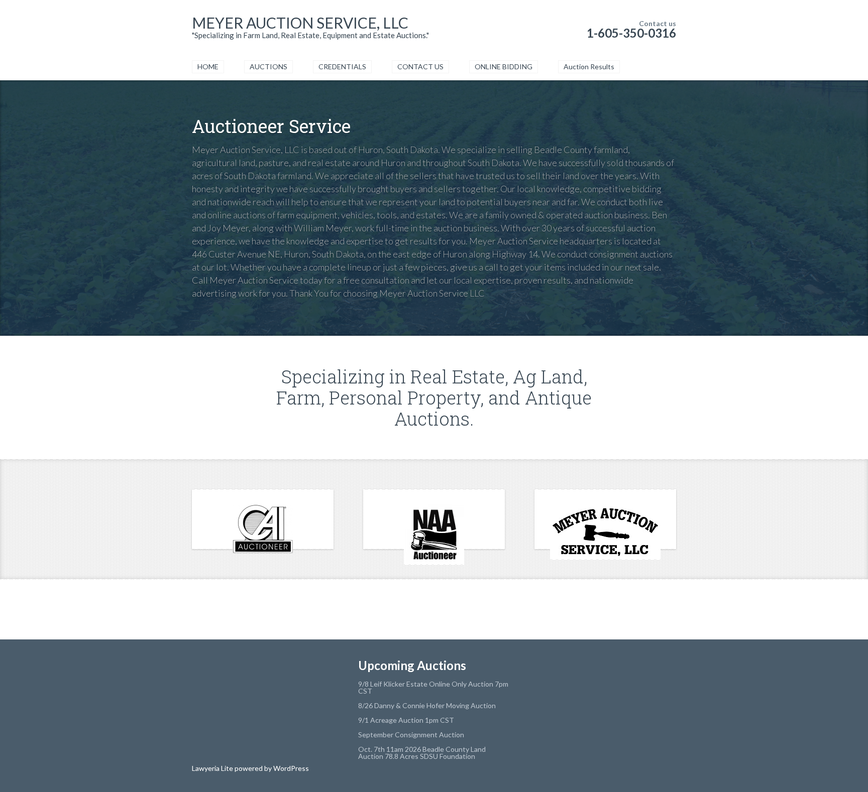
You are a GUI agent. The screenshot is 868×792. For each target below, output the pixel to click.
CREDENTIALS (342, 66)
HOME (208, 66)
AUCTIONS (268, 66)
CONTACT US (420, 66)
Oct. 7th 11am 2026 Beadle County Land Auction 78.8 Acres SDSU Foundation (422, 752)
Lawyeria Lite (213, 768)
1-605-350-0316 (631, 33)
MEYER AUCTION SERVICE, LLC (300, 23)
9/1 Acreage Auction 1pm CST (406, 720)
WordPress (290, 768)
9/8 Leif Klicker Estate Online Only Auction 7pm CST (433, 687)
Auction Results (589, 66)
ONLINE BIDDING (503, 66)
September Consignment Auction (411, 734)
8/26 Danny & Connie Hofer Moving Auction (427, 705)
